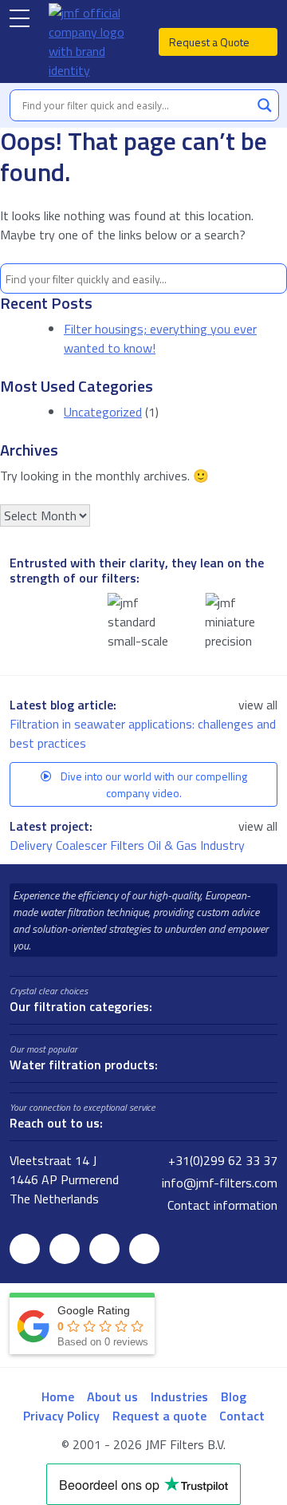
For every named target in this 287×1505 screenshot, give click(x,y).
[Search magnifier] (264, 105)
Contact (242, 1415)
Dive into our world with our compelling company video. (152, 784)
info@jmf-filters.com (218, 1182)
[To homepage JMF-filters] (94, 41)
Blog (233, 1396)
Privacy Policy (61, 1415)
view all (257, 704)
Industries (179, 1396)
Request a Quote (210, 42)
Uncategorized (103, 411)
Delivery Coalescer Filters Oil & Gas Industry (129, 845)
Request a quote (159, 1415)
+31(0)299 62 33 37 (221, 1160)
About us (112, 1396)
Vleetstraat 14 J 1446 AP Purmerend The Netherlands (64, 1179)
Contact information (220, 1205)
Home (57, 1396)
